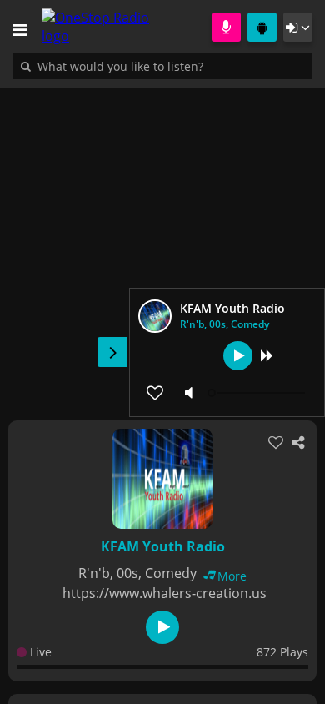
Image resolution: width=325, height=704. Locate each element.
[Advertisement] (162, 245)
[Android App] (262, 27)
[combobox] (171, 66)
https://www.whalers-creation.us (164, 593)
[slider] (258, 393)
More (232, 576)
